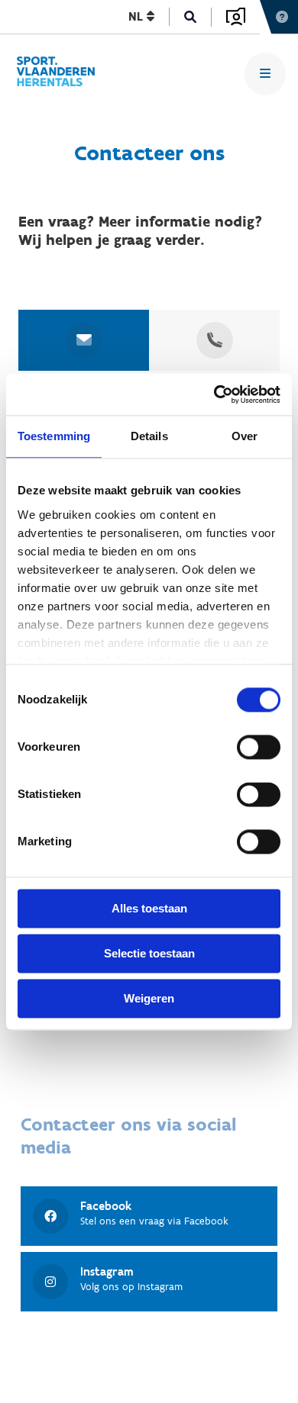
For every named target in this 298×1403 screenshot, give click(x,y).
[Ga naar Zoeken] (191, 17)
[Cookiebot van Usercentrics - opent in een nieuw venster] (214, 394)
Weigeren (149, 998)
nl (137, 16)
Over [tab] (245, 436)
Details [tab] (149, 436)
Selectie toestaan (149, 953)
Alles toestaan (149, 908)
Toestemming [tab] (54, 436)
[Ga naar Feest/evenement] (62, 74)
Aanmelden (236, 17)
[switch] (258, 747)
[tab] (84, 340)
